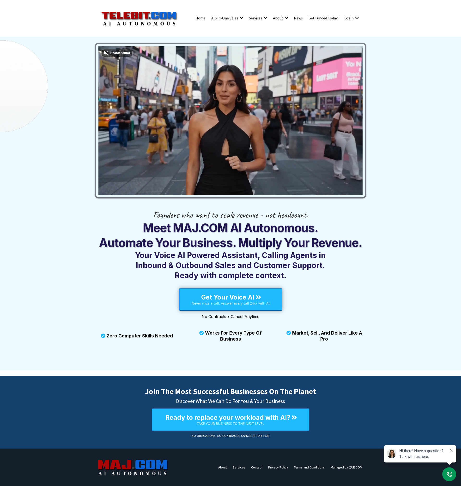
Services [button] (256, 18)
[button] (241, 18)
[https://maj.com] (133, 467)
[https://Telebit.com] (139, 18)
